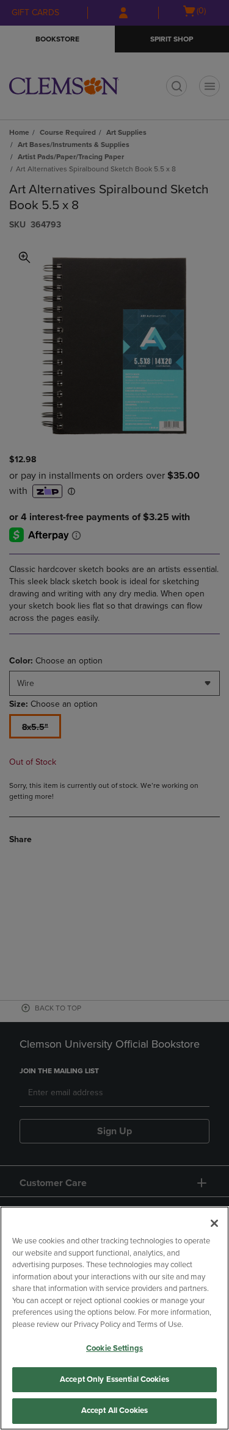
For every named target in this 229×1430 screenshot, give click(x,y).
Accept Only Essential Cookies (114, 1379)
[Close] (214, 1223)
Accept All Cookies (114, 1410)
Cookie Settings (114, 1348)
